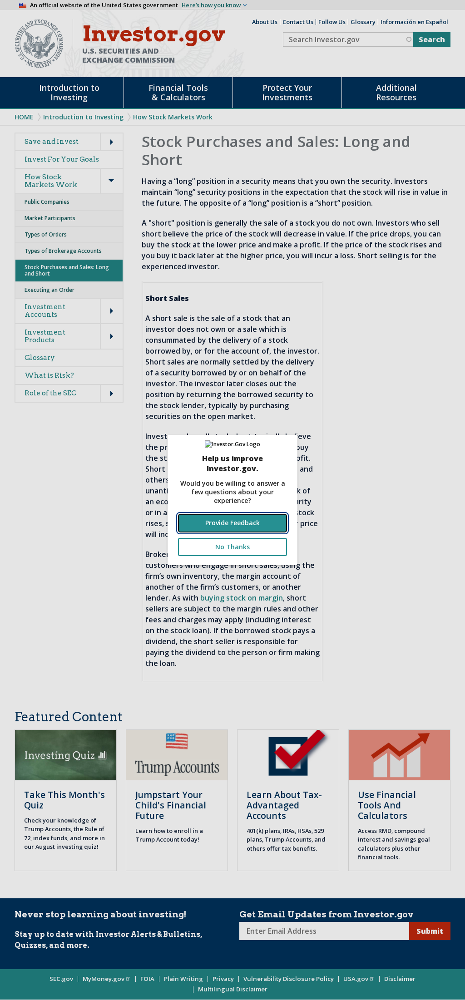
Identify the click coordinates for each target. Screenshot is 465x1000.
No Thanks (232, 546)
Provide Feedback (232, 522)
